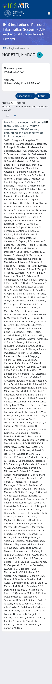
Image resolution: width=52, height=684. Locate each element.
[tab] (7, 116)
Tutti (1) (42, 96)
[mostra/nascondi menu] (49, 13)
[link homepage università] (14, 13)
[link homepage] (17, 6)
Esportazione (24, 96)
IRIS (4, 48)
